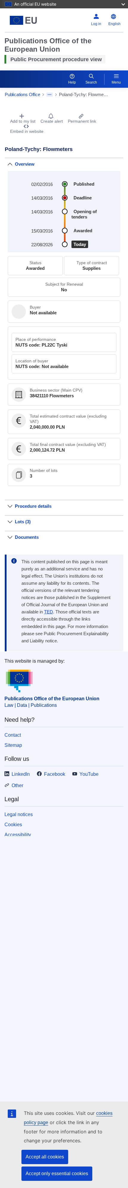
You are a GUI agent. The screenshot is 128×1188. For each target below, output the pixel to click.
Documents (27, 537)
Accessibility (17, 834)
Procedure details (33, 506)
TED (48, 612)
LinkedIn (21, 774)
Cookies (13, 824)
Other (17, 785)
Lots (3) (23, 521)
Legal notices (18, 814)
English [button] (114, 24)
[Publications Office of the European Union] (25, 20)
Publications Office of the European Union (51, 698)
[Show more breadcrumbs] (49, 94)
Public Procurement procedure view (56, 59)
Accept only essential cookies (57, 1173)
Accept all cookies (45, 1156)
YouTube (89, 774)
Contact (12, 735)
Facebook (54, 774)
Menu (116, 82)
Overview (25, 164)
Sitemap (13, 745)
